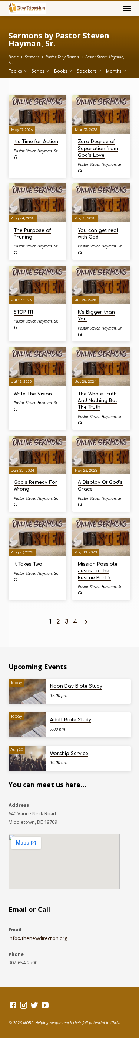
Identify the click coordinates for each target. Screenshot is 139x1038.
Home (14, 57)
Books (61, 71)
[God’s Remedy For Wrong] (38, 455)
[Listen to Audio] (16, 157)
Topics (16, 71)
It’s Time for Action (36, 141)
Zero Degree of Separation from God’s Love (98, 148)
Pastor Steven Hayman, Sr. (36, 151)
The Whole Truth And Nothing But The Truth (97, 400)
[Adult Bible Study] (27, 724)
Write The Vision (33, 394)
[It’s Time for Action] (38, 114)
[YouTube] (45, 1005)
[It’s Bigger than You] (101, 285)
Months (114, 71)
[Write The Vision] (38, 366)
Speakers (87, 71)
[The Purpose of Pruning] (38, 202)
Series (39, 71)
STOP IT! (23, 312)
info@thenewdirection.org (38, 938)
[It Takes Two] (38, 537)
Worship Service (69, 753)
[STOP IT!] (38, 285)
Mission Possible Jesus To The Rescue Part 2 (98, 571)
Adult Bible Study (70, 719)
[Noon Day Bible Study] (27, 691)
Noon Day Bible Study (76, 686)
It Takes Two (28, 564)
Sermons (32, 57)
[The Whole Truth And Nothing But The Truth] (101, 366)
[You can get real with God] (101, 202)
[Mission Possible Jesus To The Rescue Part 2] (101, 537)
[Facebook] (13, 1005)
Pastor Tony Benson (62, 57)
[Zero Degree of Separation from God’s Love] (101, 114)
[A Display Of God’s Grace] (101, 455)
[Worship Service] (27, 758)
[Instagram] (23, 1005)
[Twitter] (34, 1005)
